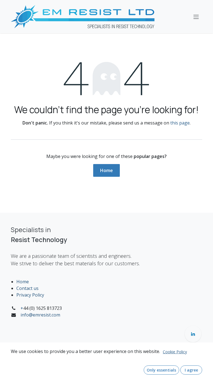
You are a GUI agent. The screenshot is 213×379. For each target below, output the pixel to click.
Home (106, 170)
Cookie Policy (175, 351)
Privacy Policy (30, 295)
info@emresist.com (40, 315)
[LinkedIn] (193, 334)
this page (180, 123)
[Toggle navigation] (196, 16)
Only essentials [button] (161, 370)
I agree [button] (191, 370)
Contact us (27, 288)
